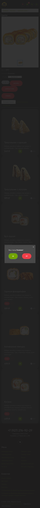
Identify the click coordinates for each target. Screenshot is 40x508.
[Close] (33, 247)
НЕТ (27, 256)
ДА (13, 256)
